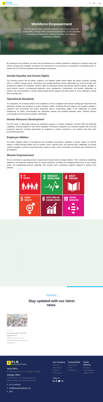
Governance (72, 370)
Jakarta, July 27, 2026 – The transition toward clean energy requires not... (40, 336)
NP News (86, 368)
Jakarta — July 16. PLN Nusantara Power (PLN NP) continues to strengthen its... (85, 337)
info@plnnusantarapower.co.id (20, 388)
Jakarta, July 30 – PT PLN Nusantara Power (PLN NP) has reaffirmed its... (17, 336)
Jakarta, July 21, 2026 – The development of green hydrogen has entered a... (63, 336)
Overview (56, 365)
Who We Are (57, 368)
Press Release (88, 370)
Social (70, 368)
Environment (72, 365)
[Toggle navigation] (100, 3)
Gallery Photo (88, 373)
